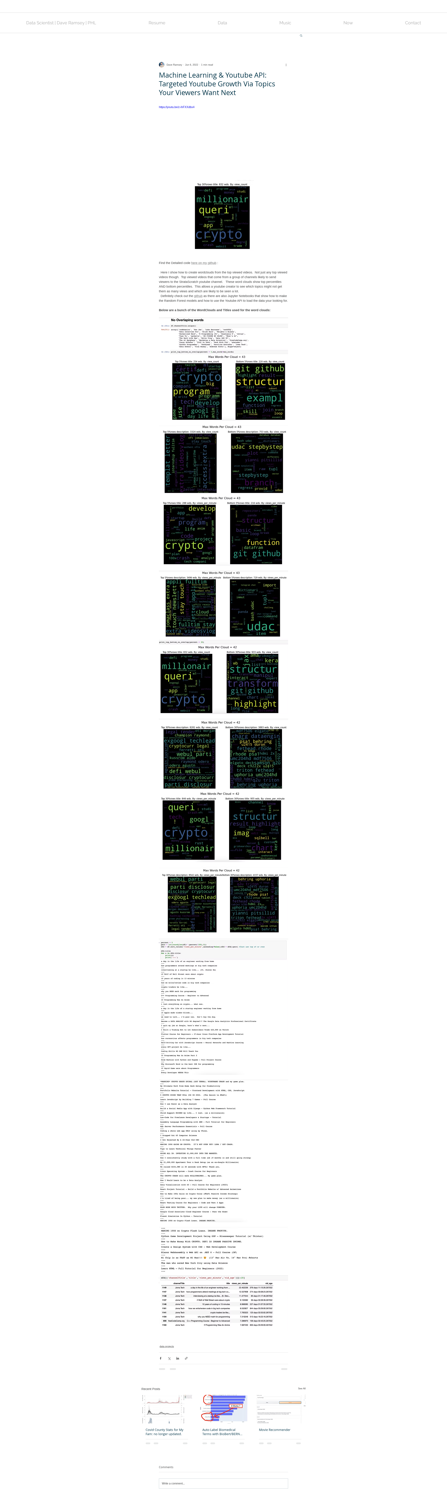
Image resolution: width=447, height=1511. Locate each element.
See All (302, 1388)
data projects (167, 1346)
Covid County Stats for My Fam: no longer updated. (164, 1432)
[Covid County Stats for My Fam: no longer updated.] (166, 1409)
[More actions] (286, 65)
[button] (301, 35)
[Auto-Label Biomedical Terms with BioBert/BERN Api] (223, 1409)
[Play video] (223, 141)
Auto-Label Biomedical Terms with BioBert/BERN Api (221, 1432)
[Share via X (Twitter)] (169, 1358)
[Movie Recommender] (280, 1409)
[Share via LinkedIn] (177, 1358)
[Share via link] (186, 1358)
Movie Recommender (274, 1430)
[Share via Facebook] (160, 1358)
